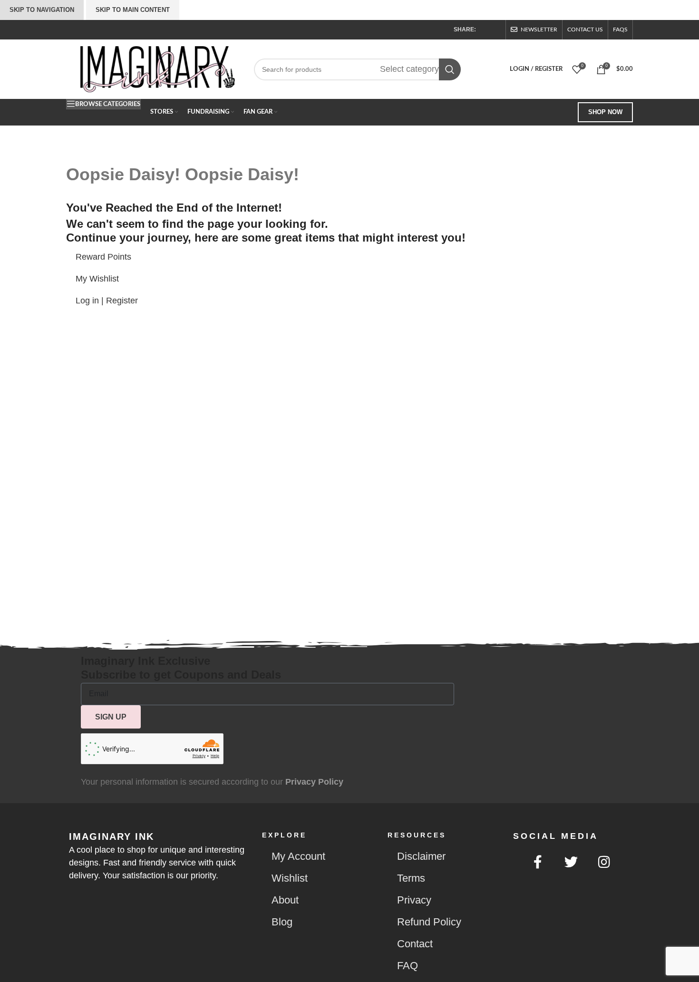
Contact (415, 944)
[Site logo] (157, 68)
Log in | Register (107, 300)
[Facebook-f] (538, 862)
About (285, 900)
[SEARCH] (450, 69)
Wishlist (290, 878)
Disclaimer (421, 856)
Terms (411, 878)
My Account (298, 856)
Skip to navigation (42, 9)
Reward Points (103, 257)
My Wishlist (97, 278)
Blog (282, 922)
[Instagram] (604, 862)
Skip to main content (133, 9)
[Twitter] (571, 862)
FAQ (407, 966)
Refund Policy (429, 922)
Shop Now (605, 112)
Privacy (414, 900)
